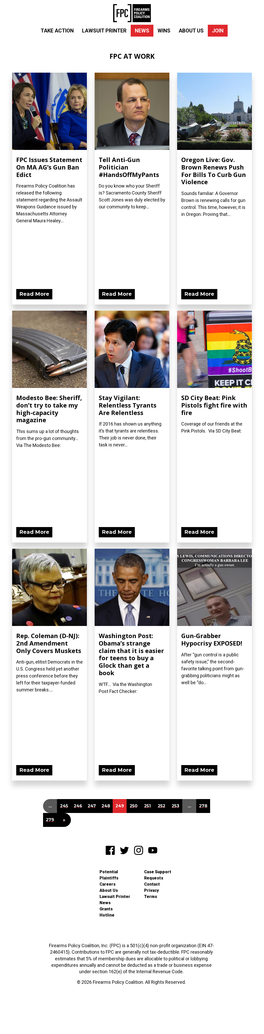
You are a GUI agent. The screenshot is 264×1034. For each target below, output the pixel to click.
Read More (34, 294)
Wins (164, 31)
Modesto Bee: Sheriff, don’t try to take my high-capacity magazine (49, 408)
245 (64, 805)
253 (175, 805)
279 (50, 819)
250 (133, 805)
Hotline (107, 915)
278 (203, 805)
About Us (191, 31)
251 (147, 805)
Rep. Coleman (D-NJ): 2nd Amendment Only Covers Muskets (48, 643)
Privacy (151, 890)
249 (120, 805)
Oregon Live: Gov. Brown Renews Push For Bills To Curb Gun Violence (213, 170)
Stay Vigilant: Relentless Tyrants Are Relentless (127, 405)
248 (106, 805)
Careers (108, 884)
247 (92, 805)
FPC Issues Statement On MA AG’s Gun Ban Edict (49, 167)
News (142, 31)
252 (161, 805)
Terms (150, 896)
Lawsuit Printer (104, 31)
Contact (152, 884)
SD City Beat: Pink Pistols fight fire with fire (214, 405)
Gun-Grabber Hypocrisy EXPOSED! (211, 639)
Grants (106, 908)
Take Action (57, 31)
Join (218, 31)
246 (78, 805)
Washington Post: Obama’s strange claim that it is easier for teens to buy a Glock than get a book (131, 654)
